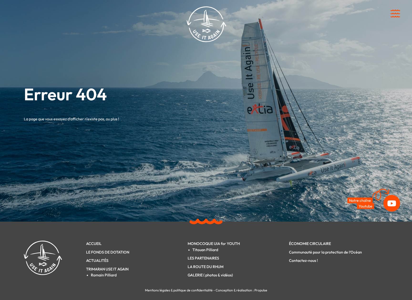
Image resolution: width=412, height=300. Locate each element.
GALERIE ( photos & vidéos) (210, 275)
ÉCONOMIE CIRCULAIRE (310, 243)
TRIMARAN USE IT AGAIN (107, 269)
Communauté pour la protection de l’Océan (325, 252)
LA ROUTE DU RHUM (205, 266)
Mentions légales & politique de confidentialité (179, 290)
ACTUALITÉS (97, 260)
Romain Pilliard (104, 275)
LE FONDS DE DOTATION (107, 252)
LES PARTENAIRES (203, 258)
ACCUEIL (94, 243)
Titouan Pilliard (205, 249)
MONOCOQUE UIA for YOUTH (214, 243)
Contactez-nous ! (303, 260)
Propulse (260, 290)
